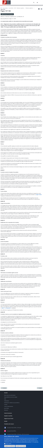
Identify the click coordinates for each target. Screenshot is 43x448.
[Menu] (37, 2)
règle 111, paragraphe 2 (6, 308)
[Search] (34, 2)
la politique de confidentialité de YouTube (23, 441)
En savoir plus (35, 441)
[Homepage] (1, 8)
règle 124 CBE (39, 194)
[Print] (39, 9)
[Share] (41, 9)
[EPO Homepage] (7, 2)
